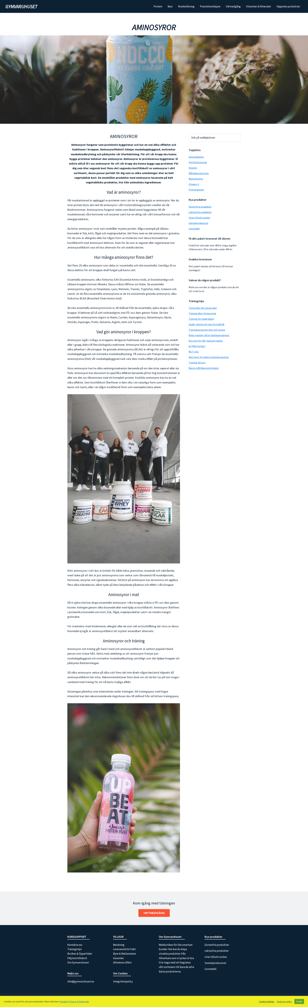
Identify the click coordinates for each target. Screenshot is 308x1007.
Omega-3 (194, 184)
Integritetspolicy (123, 981)
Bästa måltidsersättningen (204, 368)
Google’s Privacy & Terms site (74, 1001)
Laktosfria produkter (200, 212)
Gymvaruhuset (21, 6)
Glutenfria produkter (200, 206)
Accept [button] (299, 1001)
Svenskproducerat (198, 223)
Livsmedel (194, 228)
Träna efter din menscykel (203, 308)
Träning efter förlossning (202, 313)
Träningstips (74, 949)
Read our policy (284, 1001)
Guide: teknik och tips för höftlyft (206, 324)
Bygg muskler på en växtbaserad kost (209, 335)
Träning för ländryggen (201, 318)
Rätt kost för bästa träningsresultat (209, 357)
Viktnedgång (154, 913)
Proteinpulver (196, 189)
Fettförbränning (198, 162)
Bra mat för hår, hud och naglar (206, 340)
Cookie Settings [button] (266, 1001)
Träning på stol (197, 362)
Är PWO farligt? (197, 346)
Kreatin (193, 167)
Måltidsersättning (199, 173)
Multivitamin (196, 178)
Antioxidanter (196, 156)
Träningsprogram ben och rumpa (207, 329)
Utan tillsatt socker (199, 217)
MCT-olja (194, 351)
